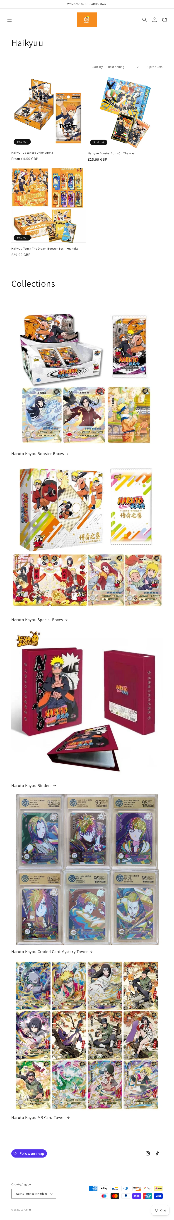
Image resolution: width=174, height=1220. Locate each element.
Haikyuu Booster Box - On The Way (111, 153)
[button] (9, 20)
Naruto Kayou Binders (31, 785)
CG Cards (26, 1209)
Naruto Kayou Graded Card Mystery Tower (49, 951)
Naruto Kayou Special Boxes (37, 619)
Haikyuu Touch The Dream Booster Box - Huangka (44, 248)
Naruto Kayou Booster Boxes (37, 453)
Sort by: (97, 67)
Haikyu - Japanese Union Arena (32, 153)
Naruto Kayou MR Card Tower (38, 1117)
